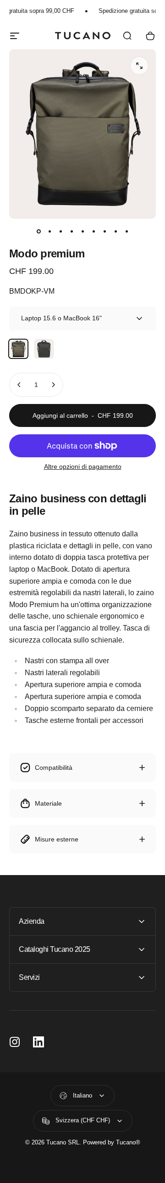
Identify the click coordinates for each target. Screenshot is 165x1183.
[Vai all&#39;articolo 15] (82, 231)
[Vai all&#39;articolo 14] (71, 231)
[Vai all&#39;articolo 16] (93, 231)
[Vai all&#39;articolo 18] (115, 231)
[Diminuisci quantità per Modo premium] (19, 384)
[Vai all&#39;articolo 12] (49, 231)
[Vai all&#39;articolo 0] (38, 231)
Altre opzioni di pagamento (82, 466)
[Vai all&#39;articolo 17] (104, 231)
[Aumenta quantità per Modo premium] (53, 384)
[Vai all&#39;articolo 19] (126, 231)
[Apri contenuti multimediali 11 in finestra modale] (139, 66)
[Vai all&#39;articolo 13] (60, 231)
